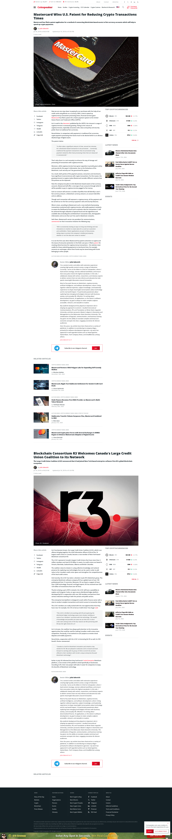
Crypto (36, 803)
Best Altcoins (74, 800)
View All (134, 140)
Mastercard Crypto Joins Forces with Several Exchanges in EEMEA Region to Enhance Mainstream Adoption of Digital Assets (76, 434)
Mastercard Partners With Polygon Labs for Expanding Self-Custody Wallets (76, 369)
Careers (108, 803)
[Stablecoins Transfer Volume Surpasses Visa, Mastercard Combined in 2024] (41, 418)
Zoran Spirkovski (58, 388)
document (66, 123)
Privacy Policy (110, 815)
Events (108, 196)
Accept (150, 831)
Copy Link (39, 135)
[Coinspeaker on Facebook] (124, 2)
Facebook (40, 116)
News (59, 7)
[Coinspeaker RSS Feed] (137, 2)
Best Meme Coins (75, 809)
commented (55, 221)
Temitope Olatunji (58, 404)
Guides (65, 7)
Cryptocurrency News (76, 256)
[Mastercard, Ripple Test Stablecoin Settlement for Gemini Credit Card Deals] (41, 385)
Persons (54, 803)
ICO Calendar (85, 7)
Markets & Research (108, 7)
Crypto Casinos (95, 7)
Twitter (39, 119)
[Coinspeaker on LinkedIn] (134, 2)
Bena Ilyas (56, 421)
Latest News (111, 145)
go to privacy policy (161, 831)
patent (96, 243)
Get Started (156, 836)
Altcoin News (56, 256)
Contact (106, 2)
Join (96, 348)
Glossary (55, 812)
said (96, 608)
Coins (54, 797)
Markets (36, 800)
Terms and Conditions (112, 809)
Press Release (38, 809)
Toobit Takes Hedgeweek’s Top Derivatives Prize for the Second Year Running (126, 187)
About (98, 2)
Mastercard (55, 118)
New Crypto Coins (75, 806)
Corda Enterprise (88, 660)
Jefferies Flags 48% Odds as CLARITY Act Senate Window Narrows (125, 176)
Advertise (115, 2)
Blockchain (37, 806)
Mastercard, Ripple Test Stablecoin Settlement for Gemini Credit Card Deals (77, 385)
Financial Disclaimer (112, 812)
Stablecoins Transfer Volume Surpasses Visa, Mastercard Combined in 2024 (76, 417)
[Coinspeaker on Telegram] (131, 2)
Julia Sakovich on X (66, 340)
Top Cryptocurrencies (116, 109)
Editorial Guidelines (112, 806)
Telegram (40, 125)
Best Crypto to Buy (76, 797)
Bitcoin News (64, 256)
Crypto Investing (74, 7)
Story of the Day (83, 413)
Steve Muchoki (57, 437)
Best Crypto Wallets (76, 812)
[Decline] (168, 823)
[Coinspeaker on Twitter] (127, 2)
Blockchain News (57, 671)
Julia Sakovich (44, 28)
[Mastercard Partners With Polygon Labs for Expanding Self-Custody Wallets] (41, 369)
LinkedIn (39, 132)
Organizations (56, 800)
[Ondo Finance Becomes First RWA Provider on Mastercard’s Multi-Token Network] (41, 401)
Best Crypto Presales (76, 803)
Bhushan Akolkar (58, 372)
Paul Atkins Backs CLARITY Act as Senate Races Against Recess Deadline (126, 164)
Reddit (39, 129)
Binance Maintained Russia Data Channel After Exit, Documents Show (126, 153)
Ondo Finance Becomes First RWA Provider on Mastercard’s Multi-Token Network (76, 401)
